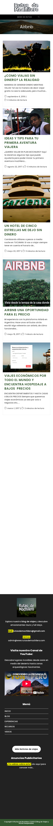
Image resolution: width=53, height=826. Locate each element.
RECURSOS (10, 726)
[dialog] (26, 808)
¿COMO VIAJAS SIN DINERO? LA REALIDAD (21, 77)
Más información (21, 811)
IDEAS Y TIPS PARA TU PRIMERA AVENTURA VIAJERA (21, 142)
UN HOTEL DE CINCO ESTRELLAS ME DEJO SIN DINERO (23, 230)
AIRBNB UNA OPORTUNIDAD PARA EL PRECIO (26, 312)
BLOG (7, 716)
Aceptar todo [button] (14, 819)
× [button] (50, 793)
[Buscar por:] (38, 17)
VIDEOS (8, 731)
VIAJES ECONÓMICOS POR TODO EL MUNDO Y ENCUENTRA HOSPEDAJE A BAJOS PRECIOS (25, 382)
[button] (26, 813)
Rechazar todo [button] (38, 819)
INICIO (8, 711)
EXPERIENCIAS (11, 721)
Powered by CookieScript (11, 823)
